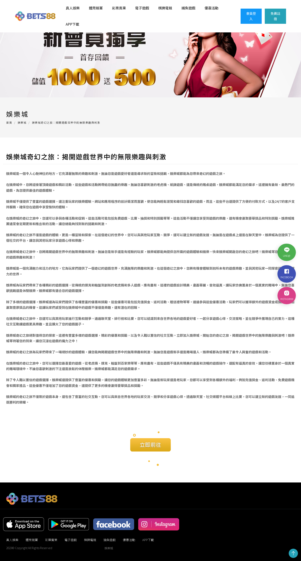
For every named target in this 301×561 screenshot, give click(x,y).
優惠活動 (211, 7)
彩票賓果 (119, 7)
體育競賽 (96, 7)
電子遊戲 (142, 7)
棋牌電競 (165, 7)
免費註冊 (275, 16)
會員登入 (251, 16)
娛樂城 (22, 122)
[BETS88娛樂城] (35, 16)
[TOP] (293, 553)
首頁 (9, 122)
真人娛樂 (73, 7)
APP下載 (72, 24)
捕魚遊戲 (188, 7)
